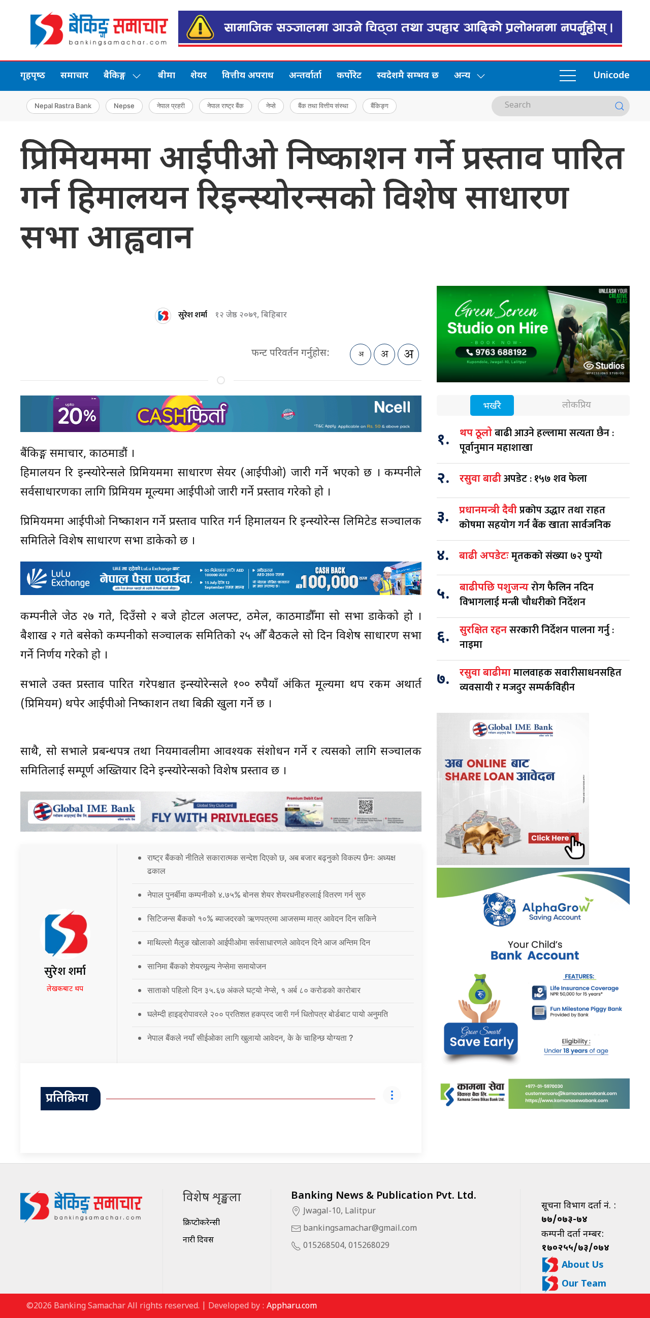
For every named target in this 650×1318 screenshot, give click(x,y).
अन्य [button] (462, 76)
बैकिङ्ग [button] (114, 76)
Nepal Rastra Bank (63, 106)
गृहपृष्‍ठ (32, 76)
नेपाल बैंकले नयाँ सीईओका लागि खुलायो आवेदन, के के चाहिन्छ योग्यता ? (250, 1038)
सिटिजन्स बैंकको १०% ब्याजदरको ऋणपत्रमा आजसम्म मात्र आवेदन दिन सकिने (261, 918)
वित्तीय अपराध (248, 76)
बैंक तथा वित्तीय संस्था (323, 106)
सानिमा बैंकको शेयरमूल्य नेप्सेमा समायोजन (206, 966)
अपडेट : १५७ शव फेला (523, 478)
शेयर (198, 76)
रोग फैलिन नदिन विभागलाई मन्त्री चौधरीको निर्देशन (527, 595)
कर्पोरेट (349, 76)
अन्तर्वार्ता (305, 76)
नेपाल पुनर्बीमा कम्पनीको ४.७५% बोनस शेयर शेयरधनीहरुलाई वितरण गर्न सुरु (256, 894)
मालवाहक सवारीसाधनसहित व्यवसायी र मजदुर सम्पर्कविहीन (541, 680)
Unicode (611, 76)
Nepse (124, 106)
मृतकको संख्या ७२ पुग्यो (530, 556)
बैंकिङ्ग (379, 106)
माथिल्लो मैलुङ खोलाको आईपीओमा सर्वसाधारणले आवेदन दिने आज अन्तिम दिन (258, 942)
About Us (581, 1265)
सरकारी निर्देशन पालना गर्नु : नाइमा (537, 637)
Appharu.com (292, 1306)
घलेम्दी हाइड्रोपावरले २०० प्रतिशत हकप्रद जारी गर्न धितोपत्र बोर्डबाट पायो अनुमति (267, 1014)
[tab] (492, 406)
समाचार (74, 76)
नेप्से (271, 106)
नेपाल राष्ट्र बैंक (225, 106)
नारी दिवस (198, 1240)
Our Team (582, 1284)
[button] (568, 76)
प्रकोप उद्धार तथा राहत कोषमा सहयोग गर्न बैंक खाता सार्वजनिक (535, 518)
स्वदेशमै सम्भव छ (408, 76)
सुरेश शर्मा (192, 315)
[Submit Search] (619, 106)
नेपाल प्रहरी (171, 106)
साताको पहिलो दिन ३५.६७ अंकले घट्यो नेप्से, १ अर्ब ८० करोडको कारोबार (254, 990)
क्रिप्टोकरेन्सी (201, 1223)
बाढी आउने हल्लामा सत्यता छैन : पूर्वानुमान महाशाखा (537, 440)
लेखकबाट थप (65, 989)
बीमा (166, 76)
